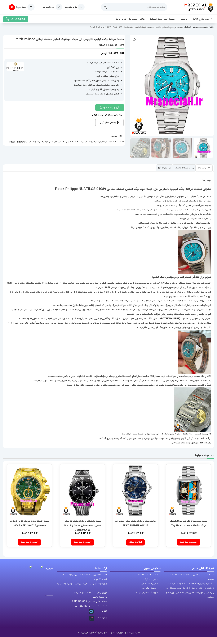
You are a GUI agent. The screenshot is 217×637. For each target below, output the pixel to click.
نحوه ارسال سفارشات (147, 575)
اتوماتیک (187, 27)
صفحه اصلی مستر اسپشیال (162, 19)
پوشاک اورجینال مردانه (146, 592)
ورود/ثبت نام (49, 7)
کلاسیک (44, 142)
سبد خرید (19, 7)
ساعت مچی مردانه (200, 27)
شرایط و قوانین (149, 579)
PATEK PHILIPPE (170, 318)
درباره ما (133, 19)
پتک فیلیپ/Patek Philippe (22, 142)
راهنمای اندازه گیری (108, 122)
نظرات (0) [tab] (163, 168)
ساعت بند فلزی (73, 142)
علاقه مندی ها (71, 7)
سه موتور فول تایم (57, 142)
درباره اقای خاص (148, 584)
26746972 (84, 606)
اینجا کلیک (180, 443)
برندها (184, 19)
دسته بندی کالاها (201, 19)
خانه (211, 27)
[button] (134, 39)
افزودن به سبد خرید (111, 107)
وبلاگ (143, 19)
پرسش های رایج (148, 588)
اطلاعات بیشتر (135, 542)
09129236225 (18, 19)
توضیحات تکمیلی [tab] (183, 168)
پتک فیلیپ (86, 142)
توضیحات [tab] (202, 168)
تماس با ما (121, 19)
